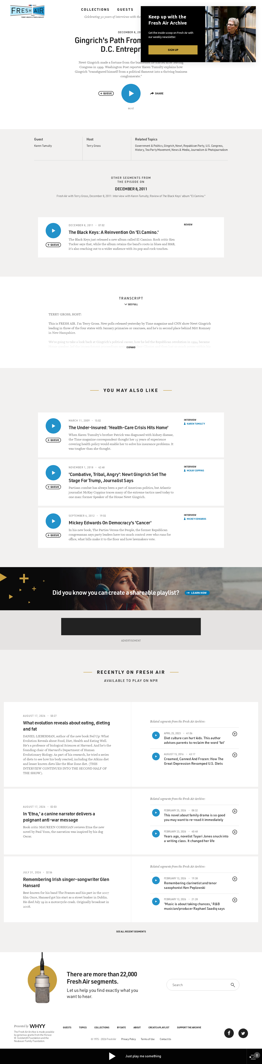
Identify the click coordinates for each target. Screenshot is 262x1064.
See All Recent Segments (131, 931)
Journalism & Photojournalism (209, 150)
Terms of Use (148, 1039)
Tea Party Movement (157, 150)
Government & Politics (149, 146)
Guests (125, 9)
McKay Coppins (195, 470)
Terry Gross (94, 146)
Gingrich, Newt (173, 146)
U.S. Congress (214, 146)
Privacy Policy (128, 1039)
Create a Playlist (158, 1027)
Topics (83, 1027)
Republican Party (193, 146)
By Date (121, 1027)
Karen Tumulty (43, 146)
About (137, 1027)
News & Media (180, 150)
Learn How (199, 593)
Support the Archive (189, 1027)
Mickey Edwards (196, 518)
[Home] (27, 11)
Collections (95, 9)
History (139, 150)
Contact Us (165, 1039)
